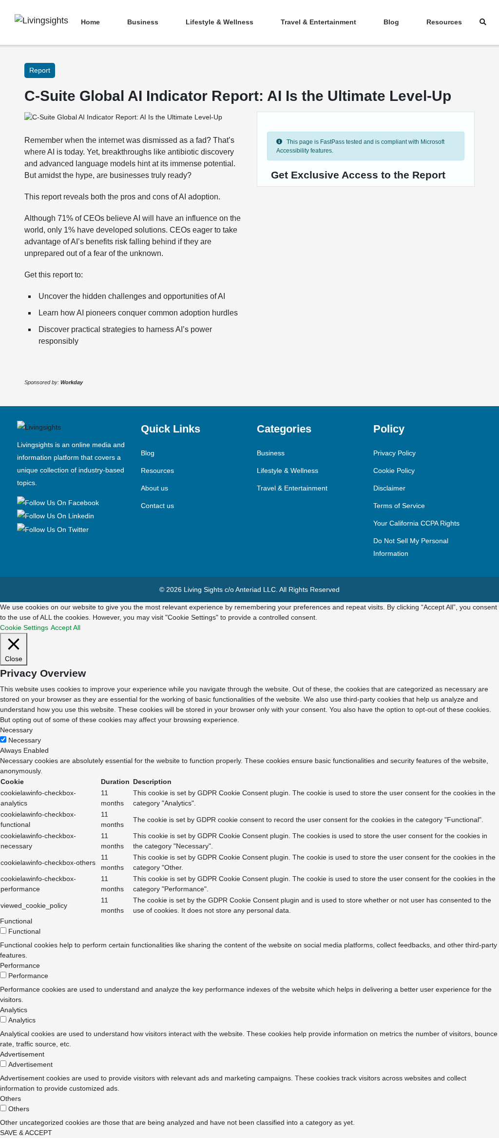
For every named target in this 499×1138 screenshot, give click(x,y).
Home (90, 22)
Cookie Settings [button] (24, 627)
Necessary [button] (16, 730)
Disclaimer (389, 488)
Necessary (24, 740)
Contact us (157, 506)
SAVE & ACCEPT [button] (26, 1133)
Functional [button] (16, 921)
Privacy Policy (394, 453)
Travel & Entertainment (318, 22)
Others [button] (10, 1098)
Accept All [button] (65, 627)
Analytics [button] (13, 1010)
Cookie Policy (394, 470)
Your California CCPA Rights (416, 523)
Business (142, 22)
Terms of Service (399, 506)
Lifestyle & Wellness (219, 22)
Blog (391, 22)
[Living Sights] (59, 502)
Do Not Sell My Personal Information (410, 547)
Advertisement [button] (22, 1054)
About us (154, 488)
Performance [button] (20, 965)
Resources (444, 22)
